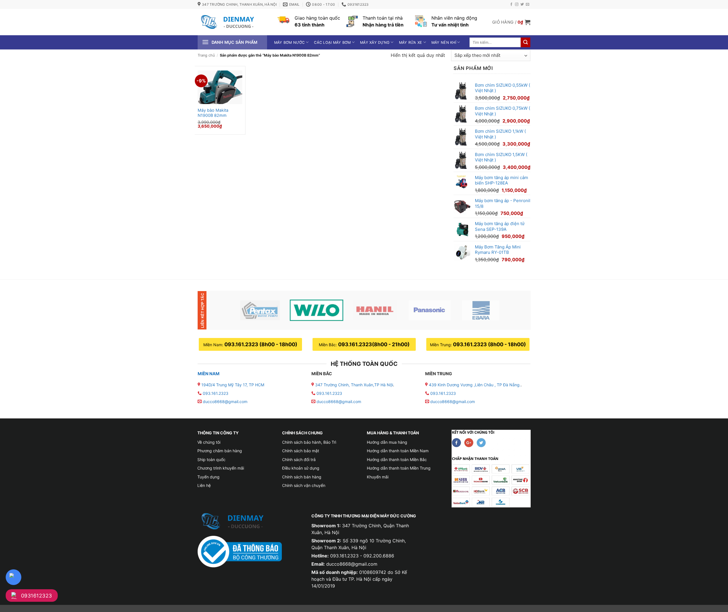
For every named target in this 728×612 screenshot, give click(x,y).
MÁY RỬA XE (410, 42)
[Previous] (223, 310)
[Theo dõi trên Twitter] (522, 5)
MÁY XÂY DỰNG (375, 42)
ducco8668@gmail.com (225, 401)
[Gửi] (525, 42)
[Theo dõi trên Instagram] (516, 5)
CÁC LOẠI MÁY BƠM (332, 42)
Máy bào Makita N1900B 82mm (213, 113)
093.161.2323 (215, 393)
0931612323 (36, 596)
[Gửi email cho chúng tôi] (527, 5)
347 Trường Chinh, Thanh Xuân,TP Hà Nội (353, 384)
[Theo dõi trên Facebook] (511, 5)
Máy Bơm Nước (289, 42)
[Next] (517, 310)
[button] (511, 22)
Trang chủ (206, 55)
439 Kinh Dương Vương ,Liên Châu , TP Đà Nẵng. (474, 384)
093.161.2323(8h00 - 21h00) (374, 344)
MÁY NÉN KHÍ (443, 42)
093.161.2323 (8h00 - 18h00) (260, 344)
